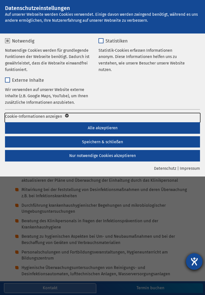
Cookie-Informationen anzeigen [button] (34, 116)
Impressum (190, 168)
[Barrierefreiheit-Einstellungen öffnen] (194, 261)
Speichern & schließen (102, 142)
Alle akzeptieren (103, 128)
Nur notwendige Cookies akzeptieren (102, 155)
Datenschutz (165, 168)
